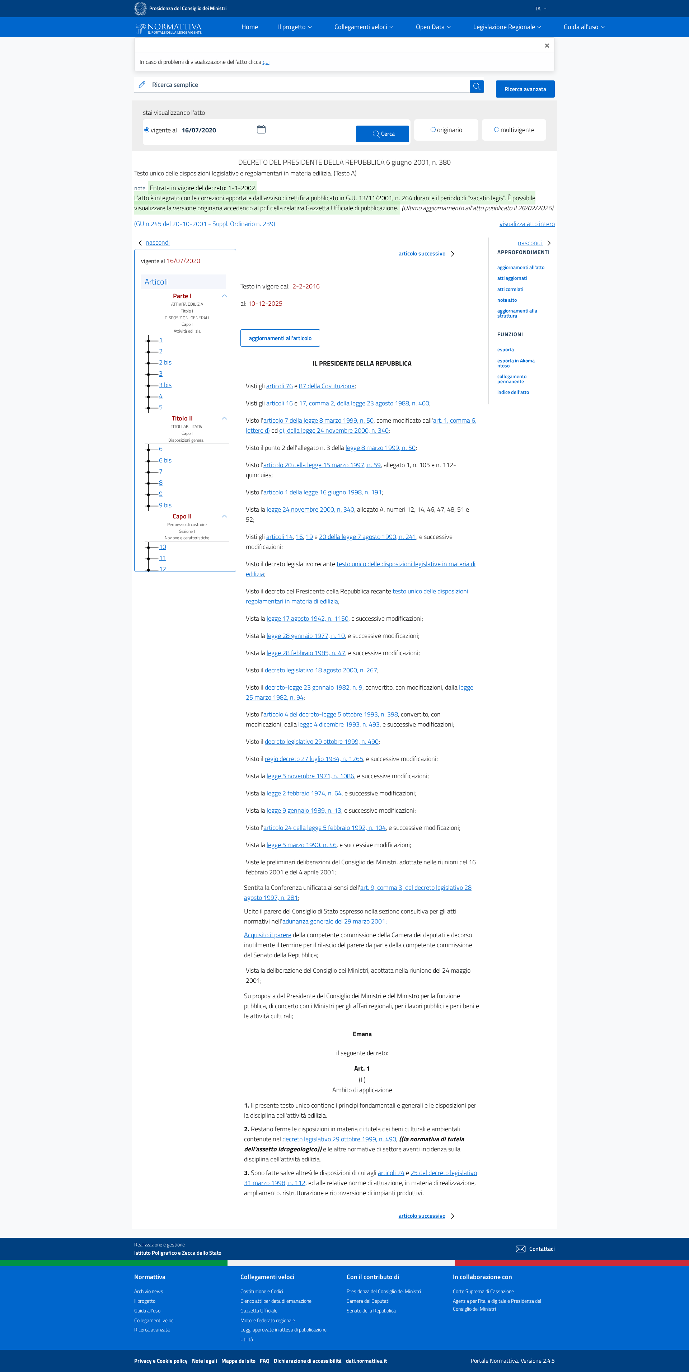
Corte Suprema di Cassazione (483, 1291)
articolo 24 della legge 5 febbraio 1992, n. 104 (324, 827)
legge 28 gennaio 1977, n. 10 (306, 635)
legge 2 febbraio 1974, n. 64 (304, 793)
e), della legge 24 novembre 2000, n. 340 (334, 430)
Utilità (246, 1339)
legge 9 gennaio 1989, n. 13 (304, 810)
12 (162, 569)
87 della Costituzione (327, 386)
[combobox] (309, 85)
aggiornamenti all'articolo (280, 338)
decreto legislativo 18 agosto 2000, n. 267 (321, 670)
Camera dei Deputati (368, 1301)
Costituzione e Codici (261, 1291)
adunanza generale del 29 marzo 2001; (334, 921)
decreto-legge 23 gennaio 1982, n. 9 (313, 687)
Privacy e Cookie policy (161, 1361)
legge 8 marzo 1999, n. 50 (381, 447)
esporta (505, 349)
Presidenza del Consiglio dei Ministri (384, 1291)
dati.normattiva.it (366, 1361)
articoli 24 (391, 1173)
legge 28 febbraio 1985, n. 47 (306, 653)
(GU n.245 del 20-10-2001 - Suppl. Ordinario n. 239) (204, 224)
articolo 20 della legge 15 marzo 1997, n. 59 (322, 465)
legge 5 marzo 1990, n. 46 (302, 845)
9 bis (165, 505)
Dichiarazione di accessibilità (308, 1361)
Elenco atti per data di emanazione (275, 1301)
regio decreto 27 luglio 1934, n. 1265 (314, 758)
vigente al (164, 130)
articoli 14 (279, 536)
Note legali (205, 1361)
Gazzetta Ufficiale (258, 1310)
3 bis (165, 385)
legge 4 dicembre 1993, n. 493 (339, 724)
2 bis (165, 362)
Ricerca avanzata (525, 89)
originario (449, 130)
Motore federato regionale (267, 1320)
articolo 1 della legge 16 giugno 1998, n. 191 (322, 492)
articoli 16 (279, 403)
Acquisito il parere (267, 935)
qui (266, 61)
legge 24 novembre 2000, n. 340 (310, 509)
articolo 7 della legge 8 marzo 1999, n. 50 (318, 420)
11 (162, 558)
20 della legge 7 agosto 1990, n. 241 (367, 536)
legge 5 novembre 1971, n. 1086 (310, 776)
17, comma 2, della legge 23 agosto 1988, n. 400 (364, 403)
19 (309, 536)
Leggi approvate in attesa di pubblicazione (283, 1329)
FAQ (265, 1361)
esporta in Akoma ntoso (516, 363)
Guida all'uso (147, 1310)
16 (299, 536)
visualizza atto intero (527, 224)
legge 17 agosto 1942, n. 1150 (307, 618)
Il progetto (144, 1301)
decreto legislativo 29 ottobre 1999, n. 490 (322, 741)
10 (162, 546)
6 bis (165, 460)
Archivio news (148, 1291)
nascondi (158, 242)
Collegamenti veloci (154, 1320)
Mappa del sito (239, 1361)
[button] (261, 129)
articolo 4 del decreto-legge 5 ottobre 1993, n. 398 (330, 714)
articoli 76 (279, 386)
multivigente (517, 130)
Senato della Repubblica (371, 1310)
